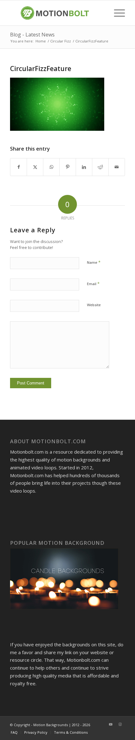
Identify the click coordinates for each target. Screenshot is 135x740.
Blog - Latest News (32, 34)
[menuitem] (116, 12)
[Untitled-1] (56, 12)
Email (93, 283)
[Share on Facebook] (18, 167)
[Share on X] (35, 167)
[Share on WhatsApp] (51, 167)
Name (93, 262)
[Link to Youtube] (111, 724)
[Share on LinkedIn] (84, 167)
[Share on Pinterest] (68, 167)
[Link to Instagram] (120, 724)
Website (94, 304)
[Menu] (116, 12)
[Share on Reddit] (100, 167)
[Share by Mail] (117, 167)
